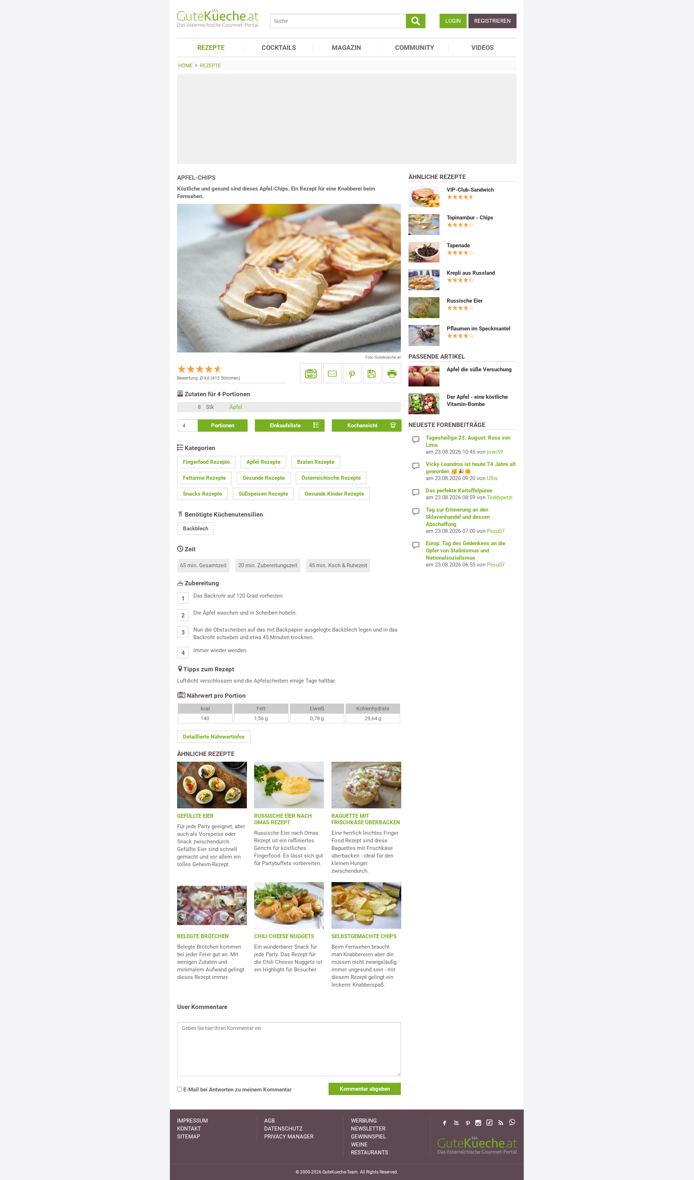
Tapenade (458, 245)
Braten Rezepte (315, 462)
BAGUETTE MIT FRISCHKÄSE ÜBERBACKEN (365, 819)
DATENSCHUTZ (283, 1128)
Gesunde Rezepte (264, 478)
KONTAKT (189, 1128)
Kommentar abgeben (365, 1089)
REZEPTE (210, 47)
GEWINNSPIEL (368, 1136)
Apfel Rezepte (263, 462)
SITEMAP (188, 1136)
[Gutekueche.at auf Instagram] (478, 1123)
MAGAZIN (346, 47)
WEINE (359, 1144)
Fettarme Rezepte (204, 478)
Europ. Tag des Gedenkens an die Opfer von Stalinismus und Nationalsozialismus (465, 550)
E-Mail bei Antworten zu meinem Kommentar (236, 1089)
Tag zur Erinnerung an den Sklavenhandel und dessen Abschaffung (458, 516)
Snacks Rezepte (202, 494)
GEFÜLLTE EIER (195, 816)
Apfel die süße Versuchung (479, 369)
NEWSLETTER (368, 1128)
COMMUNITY (414, 47)
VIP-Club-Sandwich (470, 190)
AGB (269, 1120)
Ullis (492, 478)
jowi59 (495, 452)
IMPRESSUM (192, 1120)
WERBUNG (364, 1120)
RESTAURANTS (369, 1152)
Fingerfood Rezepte (206, 462)
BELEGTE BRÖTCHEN (203, 936)
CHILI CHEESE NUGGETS (284, 936)
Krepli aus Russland (471, 273)
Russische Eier (465, 301)
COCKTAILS (279, 47)
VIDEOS (482, 47)
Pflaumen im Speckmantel (478, 328)
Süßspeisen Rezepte (263, 494)
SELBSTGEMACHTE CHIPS (364, 936)
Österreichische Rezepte (331, 478)
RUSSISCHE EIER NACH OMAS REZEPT (283, 819)
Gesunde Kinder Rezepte (334, 494)
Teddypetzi (500, 497)
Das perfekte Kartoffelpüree (459, 490)
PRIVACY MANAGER (288, 1136)
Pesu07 (496, 531)
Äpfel (236, 407)
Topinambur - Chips (470, 217)
